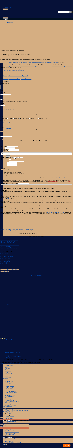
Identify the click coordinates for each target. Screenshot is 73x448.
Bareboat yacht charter (37, 62)
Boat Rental (5, 378)
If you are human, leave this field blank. (9, 183)
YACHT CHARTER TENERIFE (6, 247)
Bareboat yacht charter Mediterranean (13, 354)
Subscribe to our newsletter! (9, 167)
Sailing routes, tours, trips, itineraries (13, 442)
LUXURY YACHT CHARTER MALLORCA (8, 238)
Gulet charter (8, 383)
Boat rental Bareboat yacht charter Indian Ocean (20, 230)
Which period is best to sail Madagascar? (29, 66)
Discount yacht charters (8, 390)
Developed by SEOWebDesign (13, 363)
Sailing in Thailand (4, 257)
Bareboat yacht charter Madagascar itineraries (62, 66)
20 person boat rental (9, 387)
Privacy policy (3, 363)
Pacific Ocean (8, 377)
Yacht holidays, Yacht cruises (25, 62)
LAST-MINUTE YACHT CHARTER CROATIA (9, 240)
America (6, 374)
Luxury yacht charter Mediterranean (13, 356)
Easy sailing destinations (10, 430)
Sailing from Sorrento (5, 261)
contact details (50, 212)
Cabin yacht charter (9, 397)
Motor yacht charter (9, 411)
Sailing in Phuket (4, 253)
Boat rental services (9, 441)
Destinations (5, 19)
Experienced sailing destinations (12, 432)
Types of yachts (8, 440)
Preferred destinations (6, 157)
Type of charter (5, 151)
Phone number (5, 149)
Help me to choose (5, 169)
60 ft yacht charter (9, 418)
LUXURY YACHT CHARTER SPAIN (7, 242)
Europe (6, 372)
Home (10, 62)
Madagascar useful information (13, 66)
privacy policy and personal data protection (61, 177)
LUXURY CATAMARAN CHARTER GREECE (9, 241)
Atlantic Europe (8, 373)
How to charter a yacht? (10, 438)
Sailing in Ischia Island (5, 258)
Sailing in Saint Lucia (4, 263)
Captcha (3, 168)
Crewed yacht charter (9, 427)
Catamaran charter (9, 380)
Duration (3, 156)
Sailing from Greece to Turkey (6, 256)
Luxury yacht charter (9, 385)
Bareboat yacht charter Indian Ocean (50, 62)
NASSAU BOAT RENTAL (5, 243)
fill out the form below (60, 212)
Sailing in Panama (4, 255)
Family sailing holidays (9, 434)
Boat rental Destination (5, 229)
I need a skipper (5, 161)
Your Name (4, 146)
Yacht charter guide (7, 437)
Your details (4, 165)
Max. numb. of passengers (7, 158)
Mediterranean (8, 368)
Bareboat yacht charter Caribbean (12, 352)
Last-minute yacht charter (10, 391)
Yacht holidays (6, 394)
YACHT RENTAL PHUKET (5, 246)
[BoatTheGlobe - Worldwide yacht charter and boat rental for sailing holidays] (0, 14)
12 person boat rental (9, 416)
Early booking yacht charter (11, 422)
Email (2, 148)
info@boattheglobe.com (36, 275)
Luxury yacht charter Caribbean (12, 355)
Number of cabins (5, 159)
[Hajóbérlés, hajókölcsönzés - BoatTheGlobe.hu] (4, 1)
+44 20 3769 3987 (36, 274)
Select (3, 153)
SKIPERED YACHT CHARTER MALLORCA (8, 248)
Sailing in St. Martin (4, 262)
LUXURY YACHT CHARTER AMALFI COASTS (9, 245)
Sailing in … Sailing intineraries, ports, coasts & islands (16, 410)
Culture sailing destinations (11, 433)
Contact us (7, 357)
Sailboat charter (8, 412)
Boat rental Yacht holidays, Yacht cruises (19, 229)
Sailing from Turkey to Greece (6, 260)
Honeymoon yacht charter (10, 435)
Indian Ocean (8, 371)
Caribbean (7, 369)
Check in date (4, 150)
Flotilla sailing (8, 429)
